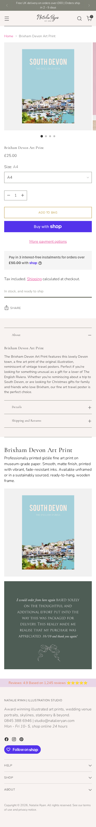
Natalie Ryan (37, 805)
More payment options (48, 241)
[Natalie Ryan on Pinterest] (22, 740)
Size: (11, 166)
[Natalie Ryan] (48, 18)
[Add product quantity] (22, 195)
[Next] (89, 5)
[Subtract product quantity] (8, 195)
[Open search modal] (79, 18)
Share (15, 308)
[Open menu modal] (6, 18)
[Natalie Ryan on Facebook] (7, 740)
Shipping (34, 279)
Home (8, 36)
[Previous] (7, 5)
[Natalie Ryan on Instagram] (14, 740)
